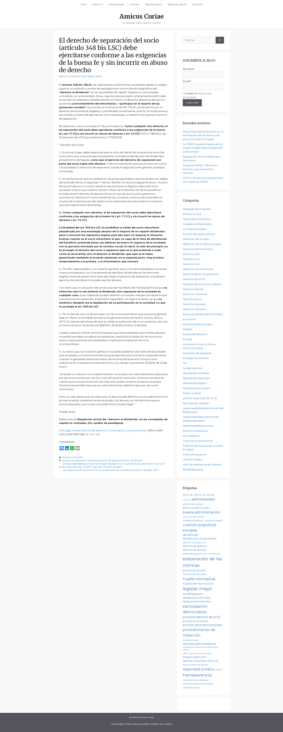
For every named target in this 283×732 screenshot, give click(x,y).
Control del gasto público (199, 234)
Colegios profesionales (197, 224)
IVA (185, 363)
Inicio (84, 4)
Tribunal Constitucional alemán (198, 683)
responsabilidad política (198, 425)
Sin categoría (191, 435)
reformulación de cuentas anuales (197, 653)
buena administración (201, 512)
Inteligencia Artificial (196, 358)
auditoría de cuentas (193, 504)
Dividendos (136, 460)
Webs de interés (177, 4)
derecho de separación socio (114, 460)
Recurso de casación (196, 403)
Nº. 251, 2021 (93, 434)
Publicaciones (116, 4)
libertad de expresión (196, 378)
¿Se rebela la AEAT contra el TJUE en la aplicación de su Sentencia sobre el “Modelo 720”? (110, 470)
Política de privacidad (137, 724)
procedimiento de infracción (199, 632)
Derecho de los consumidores (202, 284)
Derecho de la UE (194, 279)
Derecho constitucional (198, 269)
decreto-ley (190, 534)
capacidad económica (197, 219)
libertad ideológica (195, 383)
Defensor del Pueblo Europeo (202, 244)
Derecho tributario (195, 309)
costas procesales (213, 520)
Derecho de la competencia (201, 274)
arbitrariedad (203, 499)
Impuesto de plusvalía (197, 353)
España (187, 329)
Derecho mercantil (72, 457)
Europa (187, 339)
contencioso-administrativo (193, 517)
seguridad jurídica (198, 669)
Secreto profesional (195, 430)
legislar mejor (197, 588)
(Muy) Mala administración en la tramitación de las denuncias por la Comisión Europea (203, 135)
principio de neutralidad (195, 621)
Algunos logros (153, 4)
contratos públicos (193, 520)
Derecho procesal (194, 304)
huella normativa (199, 579)
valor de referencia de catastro (202, 464)
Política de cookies (161, 724)
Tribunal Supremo (194, 454)
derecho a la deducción (194, 542)
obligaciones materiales (196, 601)
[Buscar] (220, 40)
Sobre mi (97, 4)
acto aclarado (209, 495)
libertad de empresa (196, 373)
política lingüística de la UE (200, 398)
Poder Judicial (192, 393)
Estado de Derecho (195, 334)
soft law (218, 670)
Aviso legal (117, 724)
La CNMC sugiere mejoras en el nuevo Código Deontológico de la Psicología (203, 148)
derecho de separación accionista (80, 460)
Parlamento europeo (196, 388)
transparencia (197, 674)
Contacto (197, 4)
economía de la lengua (197, 324)
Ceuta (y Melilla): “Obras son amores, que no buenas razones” (200, 169)
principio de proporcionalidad (202, 625)
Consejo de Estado (195, 229)
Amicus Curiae (141, 16)
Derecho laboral (193, 289)
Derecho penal (192, 299)
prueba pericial (190, 640)
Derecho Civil (191, 254)
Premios (134, 4)
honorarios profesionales (194, 574)
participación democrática (195, 609)
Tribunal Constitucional (198, 440)
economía (189, 319)
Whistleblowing (193, 469)
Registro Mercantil (194, 656)
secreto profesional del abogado (195, 665)
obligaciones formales (197, 597)
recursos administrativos (199, 643)
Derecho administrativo (198, 249)
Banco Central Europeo (196, 507)
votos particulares (191, 687)
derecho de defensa (195, 546)
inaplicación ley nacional (198, 583)
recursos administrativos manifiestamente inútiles (200, 648)
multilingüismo (193, 593)
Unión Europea (192, 459)
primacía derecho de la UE (202, 617)
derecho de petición (195, 550)
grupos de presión (194, 570)
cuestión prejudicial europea (199, 527)
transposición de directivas (195, 680)
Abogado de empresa (197, 209)
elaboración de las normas (202, 562)
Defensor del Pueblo (196, 239)
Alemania (186, 500)
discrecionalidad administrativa (203, 314)
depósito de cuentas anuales (199, 538)
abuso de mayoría (192, 495)
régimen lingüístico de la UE (200, 660)
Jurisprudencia (192, 368)
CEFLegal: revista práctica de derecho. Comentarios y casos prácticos (102, 430)
